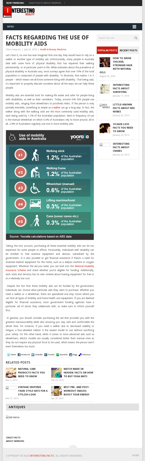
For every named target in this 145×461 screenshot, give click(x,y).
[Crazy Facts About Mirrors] (16, 425)
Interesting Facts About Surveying (121, 88)
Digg (75, 354)
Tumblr (51, 354)
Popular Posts (107, 50)
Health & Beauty (48, 49)
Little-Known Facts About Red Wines (124, 108)
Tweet (13, 354)
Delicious (86, 354)
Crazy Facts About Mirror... (45, 3)
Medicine (61, 49)
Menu (10, 26)
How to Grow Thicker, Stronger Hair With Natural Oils (116, 65)
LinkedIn (39, 354)
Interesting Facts (42, 455)
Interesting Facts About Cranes (121, 147)
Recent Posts (128, 50)
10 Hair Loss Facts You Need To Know (123, 128)
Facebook (25, 354)
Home (135, 455)
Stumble (64, 354)
